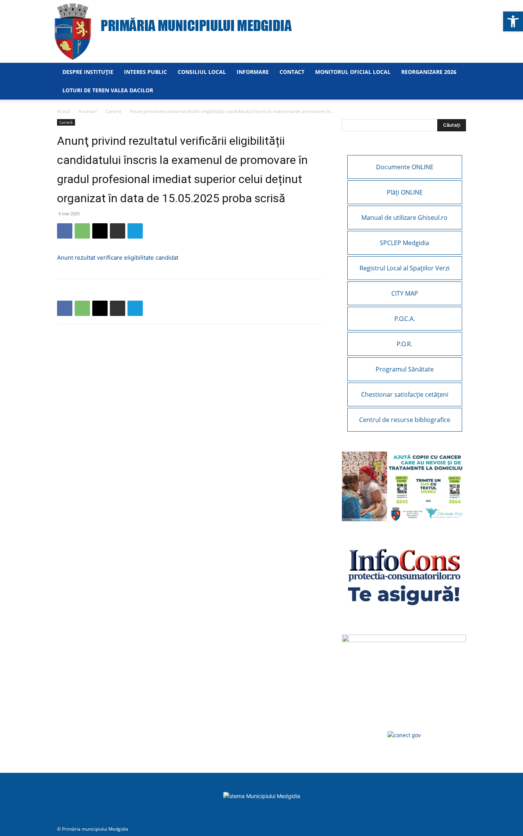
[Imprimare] (117, 231)
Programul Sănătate (405, 369)
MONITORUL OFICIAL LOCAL (353, 71)
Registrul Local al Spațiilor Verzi (404, 268)
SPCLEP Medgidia (404, 243)
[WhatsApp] (82, 231)
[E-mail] (100, 231)
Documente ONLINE (404, 167)
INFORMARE (253, 71)
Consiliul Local (202, 71)
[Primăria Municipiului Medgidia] (261, 31)
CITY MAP (404, 293)
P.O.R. (404, 344)
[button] (513, 21)
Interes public (145, 71)
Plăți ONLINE (405, 192)
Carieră (113, 111)
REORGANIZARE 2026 (428, 71)
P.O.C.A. (404, 318)
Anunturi (87, 111)
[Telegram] (135, 231)
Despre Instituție (87, 71)
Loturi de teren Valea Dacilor (107, 90)
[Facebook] (64, 231)
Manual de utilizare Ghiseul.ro (404, 217)
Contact (291, 71)
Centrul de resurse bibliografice (404, 420)
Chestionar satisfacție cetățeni (404, 394)
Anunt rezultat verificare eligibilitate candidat (117, 257)
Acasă (63, 111)
